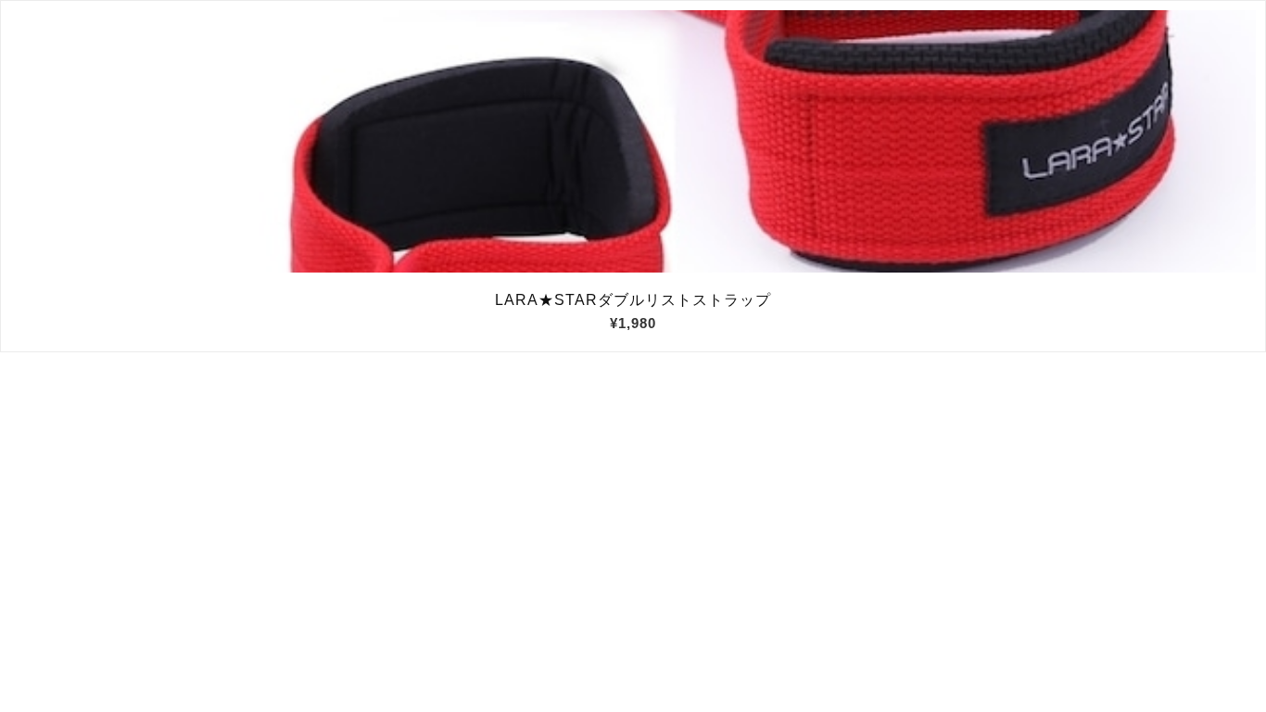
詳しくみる (633, 141)
